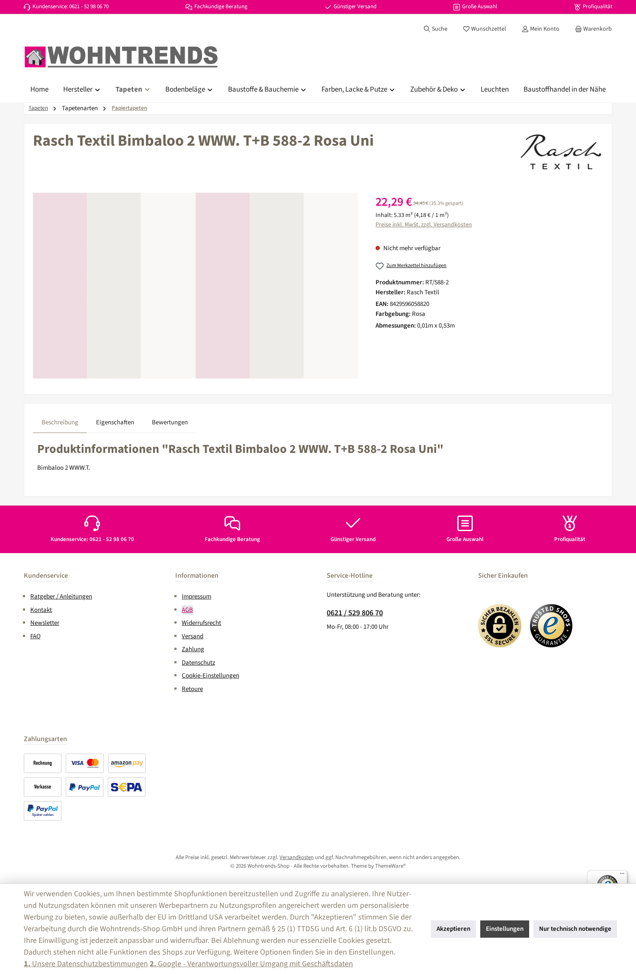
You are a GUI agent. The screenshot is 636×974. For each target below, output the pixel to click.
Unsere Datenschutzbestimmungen (86, 963)
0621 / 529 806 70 (355, 613)
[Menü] (622, 875)
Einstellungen (505, 928)
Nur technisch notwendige (575, 928)
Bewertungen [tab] (170, 422)
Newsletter (44, 622)
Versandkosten (296, 857)
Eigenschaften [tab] (115, 422)
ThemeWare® (390, 866)
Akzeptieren (453, 928)
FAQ (35, 636)
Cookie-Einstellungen (210, 675)
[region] (195, 286)
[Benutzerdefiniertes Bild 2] (551, 625)
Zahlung (193, 649)
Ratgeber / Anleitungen (61, 596)
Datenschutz (198, 662)
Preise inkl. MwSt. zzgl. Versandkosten (424, 224)
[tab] (60, 422)
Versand (192, 636)
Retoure (192, 689)
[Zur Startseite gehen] (121, 57)
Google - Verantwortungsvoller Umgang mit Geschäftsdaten (251, 963)
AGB (187, 609)
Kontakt (41, 609)
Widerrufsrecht (201, 622)
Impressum (196, 596)
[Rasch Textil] (560, 153)
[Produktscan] (195, 286)
